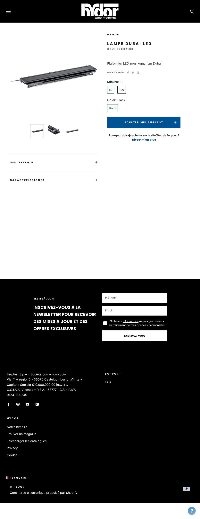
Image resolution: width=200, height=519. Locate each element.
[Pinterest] (138, 72)
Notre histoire (17, 427)
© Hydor (17, 486)
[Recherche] (192, 11)
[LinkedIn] (37, 404)
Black (112, 108)
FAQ (108, 382)
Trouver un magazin (21, 434)
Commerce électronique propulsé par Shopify (43, 493)
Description (21, 162)
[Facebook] (128, 72)
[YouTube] (27, 404)
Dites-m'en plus (144, 140)
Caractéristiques (27, 180)
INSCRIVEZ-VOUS (134, 335)
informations (130, 321)
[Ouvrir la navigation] (8, 11)
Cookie (12, 455)
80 (110, 89)
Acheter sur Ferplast (143, 122)
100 (121, 89)
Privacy (12, 448)
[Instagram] (18, 404)
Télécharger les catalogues (26, 441)
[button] (192, 511)
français (18, 477)
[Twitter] (133, 72)
